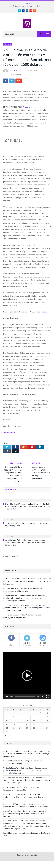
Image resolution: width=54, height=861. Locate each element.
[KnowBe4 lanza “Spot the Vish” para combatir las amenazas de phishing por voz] (27, 517)
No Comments (18, 74)
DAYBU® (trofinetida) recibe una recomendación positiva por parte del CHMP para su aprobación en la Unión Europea (25, 813)
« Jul (5, 735)
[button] (27, 675)
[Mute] (43, 696)
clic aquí (43, 312)
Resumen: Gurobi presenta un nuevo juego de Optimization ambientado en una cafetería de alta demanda (23, 797)
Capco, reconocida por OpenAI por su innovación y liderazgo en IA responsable (23, 616)
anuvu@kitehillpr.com (11, 432)
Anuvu (25, 107)
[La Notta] (27, 23)
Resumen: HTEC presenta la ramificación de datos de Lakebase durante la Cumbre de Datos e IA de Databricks (26, 805)
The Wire (7, 44)
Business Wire (18, 71)
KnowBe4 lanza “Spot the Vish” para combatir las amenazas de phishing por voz (22, 589)
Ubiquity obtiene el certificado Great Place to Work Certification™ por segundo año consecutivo (41, 473)
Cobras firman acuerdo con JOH (26, 6)
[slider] (25, 696)
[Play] (7, 696)
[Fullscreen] (47, 696)
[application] (27, 675)
